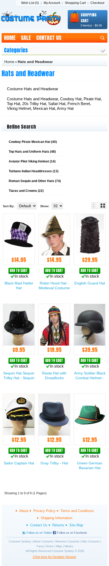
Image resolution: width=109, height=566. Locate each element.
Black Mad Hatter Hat (18, 285)
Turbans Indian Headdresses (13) (33, 171)
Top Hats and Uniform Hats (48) (32, 151)
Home (10, 38)
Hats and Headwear (35, 62)
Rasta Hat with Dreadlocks (54, 375)
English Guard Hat (89, 283)
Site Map (76, 525)
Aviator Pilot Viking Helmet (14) (32, 161)
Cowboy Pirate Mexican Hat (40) (33, 142)
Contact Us (48, 38)
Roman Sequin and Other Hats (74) (35, 181)
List (95, 205)
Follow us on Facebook (72, 532)
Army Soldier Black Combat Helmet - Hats (90, 378)
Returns (58, 525)
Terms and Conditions (77, 511)
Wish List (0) (30, 3)
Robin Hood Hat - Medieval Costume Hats (54, 288)
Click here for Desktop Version (54, 557)
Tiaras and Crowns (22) (26, 191)
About (23, 511)
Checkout (97, 3)
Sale (26, 38)
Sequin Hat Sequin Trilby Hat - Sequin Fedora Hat (18, 378)
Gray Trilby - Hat (54, 463)
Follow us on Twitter (39, 532)
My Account (52, 3)
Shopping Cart (75, 3)
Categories (16, 50)
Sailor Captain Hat (19, 463)
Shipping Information (56, 518)
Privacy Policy (44, 511)
